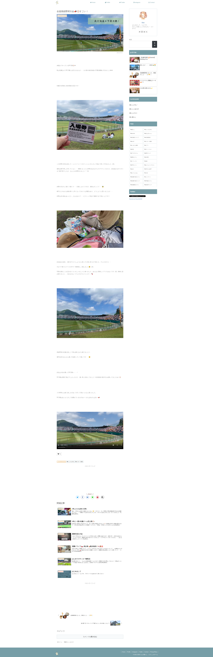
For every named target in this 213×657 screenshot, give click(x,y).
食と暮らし (132, 117)
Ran (143, 22)
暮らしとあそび (62, 461)
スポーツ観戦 (80, 461)
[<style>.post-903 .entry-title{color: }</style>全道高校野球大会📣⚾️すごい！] (87, 497)
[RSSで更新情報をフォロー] (147, 32)
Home (123, 652)
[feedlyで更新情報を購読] (144, 32)
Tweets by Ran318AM (135, 199)
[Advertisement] (90, 58)
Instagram (134, 652)
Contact (146, 652)
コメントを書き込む (90, 637)
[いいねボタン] (58, 454)
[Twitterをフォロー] (140, 32)
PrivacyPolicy (153, 652)
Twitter (141, 652)
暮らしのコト (133, 113)
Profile (128, 652)
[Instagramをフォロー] (142, 32)
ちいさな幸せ (71, 461)
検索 (130, 39)
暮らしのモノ (133, 105)
